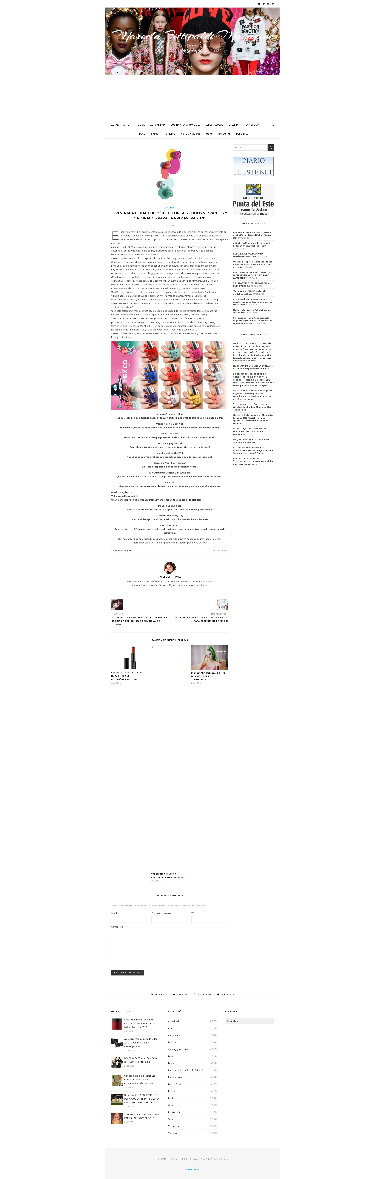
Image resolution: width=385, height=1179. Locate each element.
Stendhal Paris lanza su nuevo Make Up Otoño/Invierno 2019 (126, 676)
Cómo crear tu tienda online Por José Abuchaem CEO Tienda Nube (252, 407)
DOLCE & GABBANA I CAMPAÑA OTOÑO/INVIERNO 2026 (248, 255)
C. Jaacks (223, 1159)
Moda (141, 124)
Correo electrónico (161, 913)
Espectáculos (214, 124)
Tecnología (251, 124)
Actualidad (157, 124)
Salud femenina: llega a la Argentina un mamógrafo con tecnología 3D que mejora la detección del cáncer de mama (252, 394)
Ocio (209, 133)
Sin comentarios (220, 550)
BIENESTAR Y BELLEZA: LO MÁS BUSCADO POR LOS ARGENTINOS (208, 676)
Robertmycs (240, 428)
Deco (142, 133)
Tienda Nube (241, 404)
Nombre (116, 913)
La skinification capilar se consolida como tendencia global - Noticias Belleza (250, 376)
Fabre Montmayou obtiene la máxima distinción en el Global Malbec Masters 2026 (252, 235)
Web (193, 913)
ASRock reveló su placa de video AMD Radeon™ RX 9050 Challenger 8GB (251, 244)
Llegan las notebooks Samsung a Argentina (251, 441)
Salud (155, 133)
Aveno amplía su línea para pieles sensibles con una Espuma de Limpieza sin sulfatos (252, 302)
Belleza (234, 124)
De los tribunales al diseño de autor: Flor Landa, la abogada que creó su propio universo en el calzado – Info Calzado (253, 348)
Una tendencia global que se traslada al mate (253, 463)
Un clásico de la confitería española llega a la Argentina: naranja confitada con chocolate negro (252, 320)
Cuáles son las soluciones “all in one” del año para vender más (251, 431)
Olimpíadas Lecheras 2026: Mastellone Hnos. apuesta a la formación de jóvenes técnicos (253, 419)
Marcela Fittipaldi (123, 550)
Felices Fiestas (175, 1084)
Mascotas (224, 133)
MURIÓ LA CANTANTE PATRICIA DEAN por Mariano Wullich (253, 367)
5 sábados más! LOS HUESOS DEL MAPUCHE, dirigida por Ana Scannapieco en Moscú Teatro (253, 450)
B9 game (238, 439)
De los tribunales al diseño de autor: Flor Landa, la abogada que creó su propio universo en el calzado (252, 356)
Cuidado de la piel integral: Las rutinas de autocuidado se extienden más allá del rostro (252, 264)
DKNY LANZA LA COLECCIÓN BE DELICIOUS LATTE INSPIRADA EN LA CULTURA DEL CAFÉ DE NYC (253, 275)
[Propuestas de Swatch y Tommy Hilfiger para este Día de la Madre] (222, 604)
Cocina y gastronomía (185, 124)
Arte (126, 124)
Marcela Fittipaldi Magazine (192, 35)
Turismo (169, 133)
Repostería (174, 1112)
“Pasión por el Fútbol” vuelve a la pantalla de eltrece (249, 292)
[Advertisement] (192, 98)
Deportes (242, 133)
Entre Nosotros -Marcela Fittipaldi (185, 1070)
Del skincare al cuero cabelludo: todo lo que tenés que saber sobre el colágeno (253, 382)
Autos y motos (190, 133)
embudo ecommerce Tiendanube (246, 460)
